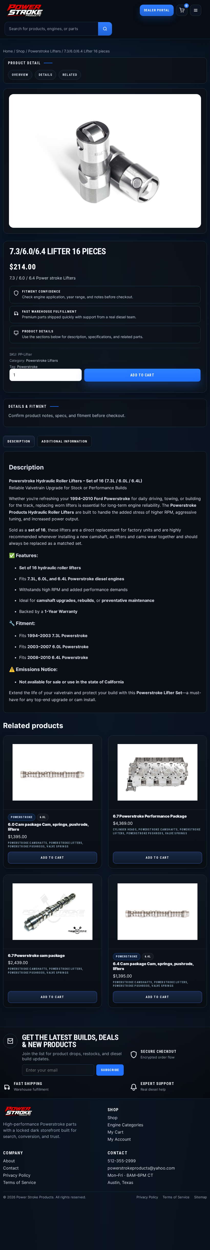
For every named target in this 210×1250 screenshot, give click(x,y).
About (9, 1160)
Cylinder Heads (125, 829)
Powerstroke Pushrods (26, 846)
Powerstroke (27, 367)
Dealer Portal (157, 10)
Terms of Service (19, 1182)
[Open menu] (195, 10)
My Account (119, 1139)
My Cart (115, 1132)
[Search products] (105, 28)
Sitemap (200, 1197)
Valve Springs (58, 846)
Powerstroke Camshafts (27, 842)
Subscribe (110, 1070)
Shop (20, 51)
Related (69, 75)
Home (8, 51)
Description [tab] (18, 441)
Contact (11, 1168)
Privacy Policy (16, 1175)
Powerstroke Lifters (44, 51)
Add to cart (142, 375)
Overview (20, 75)
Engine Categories (125, 1124)
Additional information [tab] (64, 441)
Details (45, 75)
